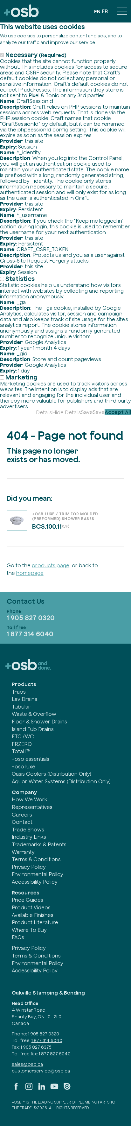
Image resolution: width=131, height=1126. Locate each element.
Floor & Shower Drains (39, 721)
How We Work (29, 799)
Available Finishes (32, 915)
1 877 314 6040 (30, 634)
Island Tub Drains (33, 729)
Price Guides (27, 900)
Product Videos (31, 907)
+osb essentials (30, 759)
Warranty (23, 852)
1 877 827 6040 (55, 1053)
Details (44, 412)
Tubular (21, 706)
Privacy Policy (29, 867)
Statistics (20, 278)
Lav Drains (24, 699)
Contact (22, 822)
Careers (22, 814)
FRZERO (22, 744)
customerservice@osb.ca (41, 1070)
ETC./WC (23, 736)
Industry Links (29, 837)
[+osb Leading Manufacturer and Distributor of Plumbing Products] (21, 11)
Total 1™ (21, 751)
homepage (30, 573)
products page (50, 565)
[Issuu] (67, 1089)
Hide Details (66, 412)
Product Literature (35, 922)
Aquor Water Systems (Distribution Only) (61, 781)
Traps (19, 692)
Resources (25, 892)
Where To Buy (29, 930)
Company (24, 792)
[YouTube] (54, 1089)
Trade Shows (28, 829)
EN (97, 11)
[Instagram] (28, 1089)
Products (24, 684)
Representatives (32, 807)
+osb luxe (23, 766)
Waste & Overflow (34, 714)
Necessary (35, 54)
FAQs (18, 937)
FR (105, 11)
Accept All (118, 412)
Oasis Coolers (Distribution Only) (51, 774)
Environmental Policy (37, 874)
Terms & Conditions (36, 859)
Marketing (21, 377)
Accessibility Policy (35, 882)
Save (87, 412)
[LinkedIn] (41, 1089)
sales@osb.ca (27, 1064)
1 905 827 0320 (31, 617)
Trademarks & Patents (39, 844)
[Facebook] (16, 1089)
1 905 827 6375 (36, 1047)
